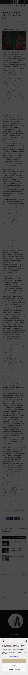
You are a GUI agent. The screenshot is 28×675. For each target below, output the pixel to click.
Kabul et (14, 661)
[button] (25, 641)
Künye (24, 672)
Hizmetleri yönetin (14, 656)
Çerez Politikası (7, 672)
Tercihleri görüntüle (14, 669)
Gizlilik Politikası (16, 672)
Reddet (14, 665)
